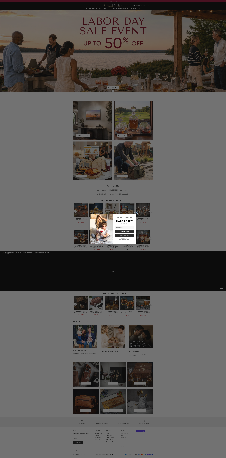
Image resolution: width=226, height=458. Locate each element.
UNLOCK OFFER (124, 231)
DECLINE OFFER (124, 235)
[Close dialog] (136, 214)
